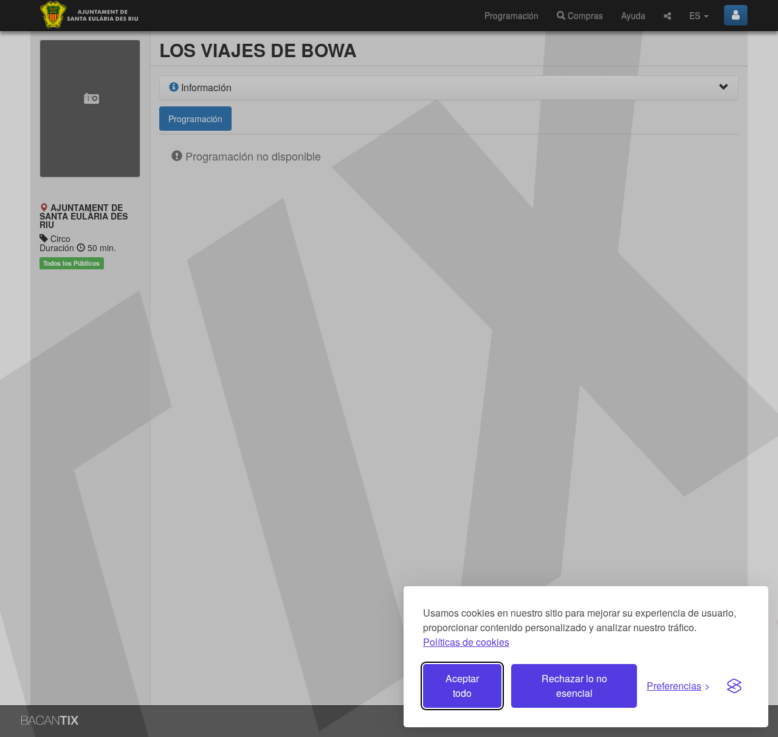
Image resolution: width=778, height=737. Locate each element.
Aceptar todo (462, 685)
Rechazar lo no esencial (574, 685)
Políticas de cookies (466, 642)
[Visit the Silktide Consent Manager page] (734, 686)
